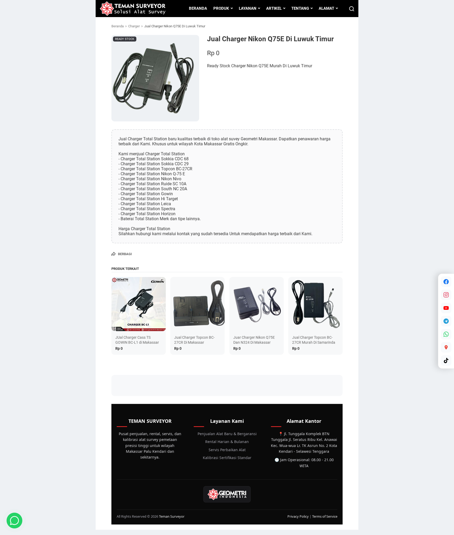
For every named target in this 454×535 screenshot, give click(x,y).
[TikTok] (446, 360)
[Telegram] (446, 321)
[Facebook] (446, 281)
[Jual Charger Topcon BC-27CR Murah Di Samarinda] (315, 304)
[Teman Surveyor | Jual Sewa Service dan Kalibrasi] (133, 8)
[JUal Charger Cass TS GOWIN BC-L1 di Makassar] (138, 304)
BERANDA (198, 8)
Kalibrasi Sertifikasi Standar (227, 457)
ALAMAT (326, 8)
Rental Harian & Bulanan (227, 441)
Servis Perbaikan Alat (227, 449)
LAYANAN (247, 8)
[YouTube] (446, 308)
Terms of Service (324, 516)
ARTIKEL (274, 8)
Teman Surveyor (171, 516)
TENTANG (300, 8)
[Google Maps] (446, 347)
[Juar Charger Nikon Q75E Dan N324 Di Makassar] (256, 304)
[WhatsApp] (446, 334)
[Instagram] (446, 295)
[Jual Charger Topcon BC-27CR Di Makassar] (197, 304)
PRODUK (221, 8)
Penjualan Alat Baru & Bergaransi (227, 433)
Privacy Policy (298, 516)
